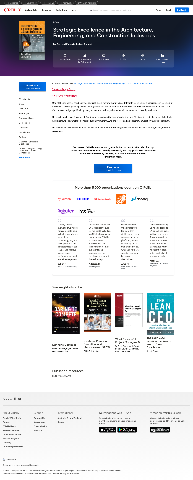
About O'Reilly (11, 412)
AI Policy (38, 430)
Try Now (181, 10)
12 (63, 89)
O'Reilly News (9, 426)
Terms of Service (10, 473)
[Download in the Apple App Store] (107, 432)
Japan (61, 422)
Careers (6, 422)
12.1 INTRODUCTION (64, 96)
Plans (158, 10)
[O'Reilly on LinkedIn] (15, 399)
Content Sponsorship (13, 446)
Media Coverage (11, 430)
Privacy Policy (40, 426)
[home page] (12, 9)
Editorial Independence (41, 473)
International (65, 412)
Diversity (7, 442)
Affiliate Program (11, 438)
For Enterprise (12, 3)
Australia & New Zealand (70, 418)
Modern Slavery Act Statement (66, 473)
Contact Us (39, 418)
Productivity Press (162, 60)
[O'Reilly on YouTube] (19, 399)
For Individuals (65, 3)
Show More (24, 157)
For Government (30, 3)
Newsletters (39, 422)
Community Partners (12, 434)
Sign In (169, 10)
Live (74, 10)
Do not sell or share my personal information (21, 465)
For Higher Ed (48, 3)
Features (46, 10)
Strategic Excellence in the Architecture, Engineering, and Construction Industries (113, 83)
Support (38, 412)
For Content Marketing (86, 3)
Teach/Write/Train (12, 418)
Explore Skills (31, 10)
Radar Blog (61, 10)
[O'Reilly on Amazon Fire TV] (160, 432)
